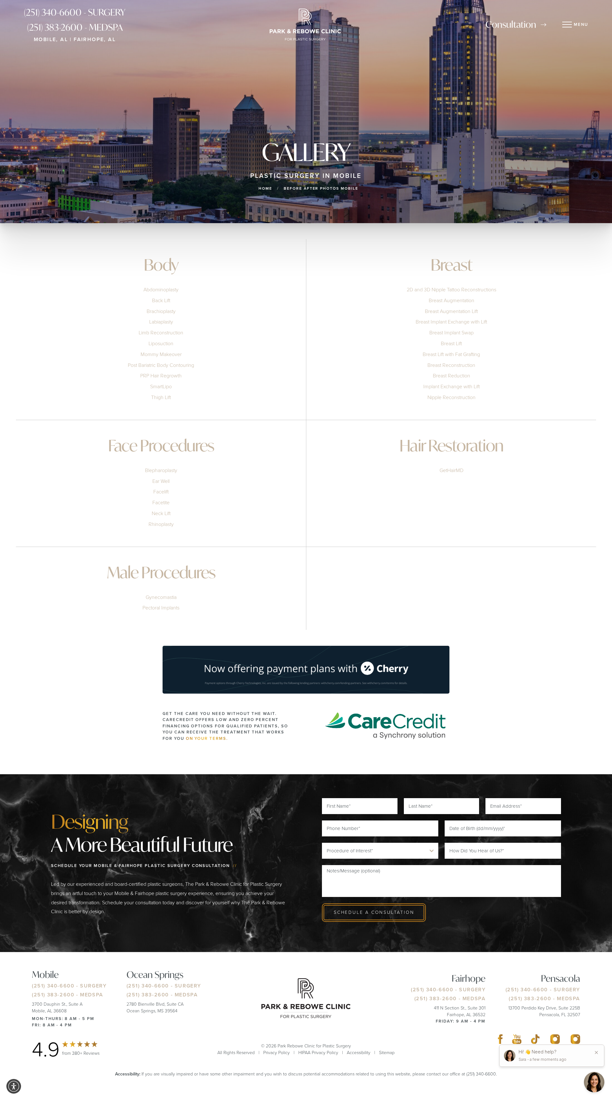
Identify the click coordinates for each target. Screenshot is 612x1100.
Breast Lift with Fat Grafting (451, 354)
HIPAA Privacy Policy (318, 1052)
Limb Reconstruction (161, 332)
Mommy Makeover (161, 354)
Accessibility (358, 1052)
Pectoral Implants (160, 607)
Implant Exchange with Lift (451, 386)
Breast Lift (451, 343)
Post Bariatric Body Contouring (161, 365)
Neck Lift (161, 513)
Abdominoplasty (160, 289)
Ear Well (161, 481)
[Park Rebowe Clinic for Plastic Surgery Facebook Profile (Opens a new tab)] (500, 1040)
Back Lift (161, 300)
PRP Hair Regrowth (161, 375)
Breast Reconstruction (451, 365)
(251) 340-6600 (53, 985)
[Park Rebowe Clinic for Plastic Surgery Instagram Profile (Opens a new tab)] (555, 1040)
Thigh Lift (161, 397)
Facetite (161, 502)
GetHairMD (451, 470)
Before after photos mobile (321, 188)
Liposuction (161, 343)
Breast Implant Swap (451, 332)
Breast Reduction (451, 375)
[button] (13, 1086)
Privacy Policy (276, 1052)
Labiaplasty (161, 321)
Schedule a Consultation (374, 912)
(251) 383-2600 (53, 994)
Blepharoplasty (161, 470)
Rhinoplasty (161, 524)
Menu (581, 24)
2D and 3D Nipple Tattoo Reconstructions (451, 289)
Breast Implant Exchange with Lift (451, 321)
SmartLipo (161, 386)
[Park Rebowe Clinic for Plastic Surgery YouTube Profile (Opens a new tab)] (517, 1040)
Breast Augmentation (451, 300)
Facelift (161, 491)
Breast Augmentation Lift (451, 311)
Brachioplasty (161, 311)
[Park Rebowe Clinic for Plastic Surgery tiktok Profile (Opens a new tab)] (535, 1040)
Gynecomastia (161, 597)
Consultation (510, 24)
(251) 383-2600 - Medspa (75, 27)
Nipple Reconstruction (451, 397)
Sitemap (387, 1052)
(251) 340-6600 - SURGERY (75, 12)
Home (265, 188)
